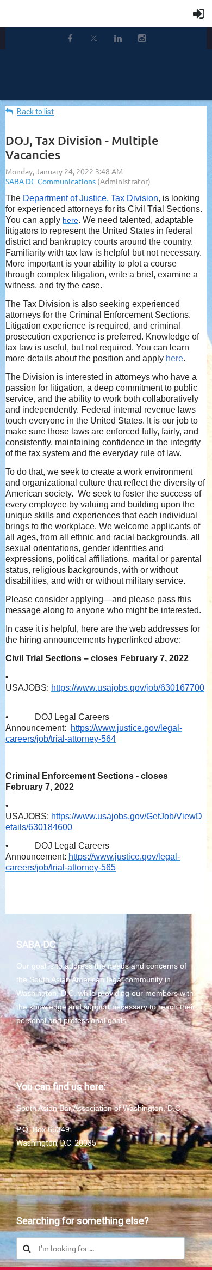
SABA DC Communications (50, 181)
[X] (94, 38)
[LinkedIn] (118, 38)
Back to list (35, 111)
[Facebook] (70, 38)
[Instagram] (142, 38)
